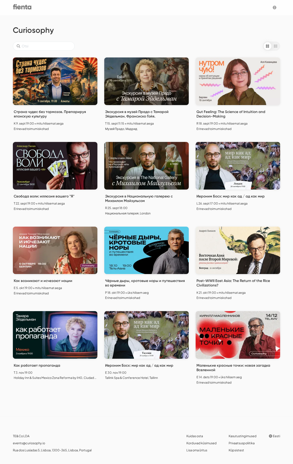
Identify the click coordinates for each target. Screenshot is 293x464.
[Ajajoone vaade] (275, 46)
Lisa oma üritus (196, 450)
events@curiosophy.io (29, 443)
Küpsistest (236, 450)
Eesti (276, 436)
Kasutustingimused (243, 436)
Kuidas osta (194, 436)
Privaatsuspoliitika (242, 443)
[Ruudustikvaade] (267, 46)
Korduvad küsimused (201, 443)
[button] (274, 7)
